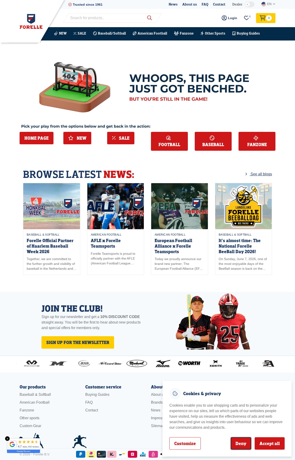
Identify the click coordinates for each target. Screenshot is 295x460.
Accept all (270, 443)
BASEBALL (213, 144)
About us (189, 4)
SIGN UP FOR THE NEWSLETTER (77, 342)
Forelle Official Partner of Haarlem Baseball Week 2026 (50, 246)
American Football (152, 33)
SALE (82, 33)
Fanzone (187, 33)
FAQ (205, 4)
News (173, 4)
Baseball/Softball (112, 33)
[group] (51, 229)
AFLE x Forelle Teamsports (106, 243)
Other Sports (215, 33)
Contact (219, 4)
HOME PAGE (36, 138)
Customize (185, 443)
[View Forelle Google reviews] (21, 445)
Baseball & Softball (43, 234)
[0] (246, 18)
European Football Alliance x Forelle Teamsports (173, 246)
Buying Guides (248, 33)
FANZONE (257, 144)
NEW (63, 33)
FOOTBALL (169, 144)
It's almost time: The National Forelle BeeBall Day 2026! (240, 246)
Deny (241, 443)
